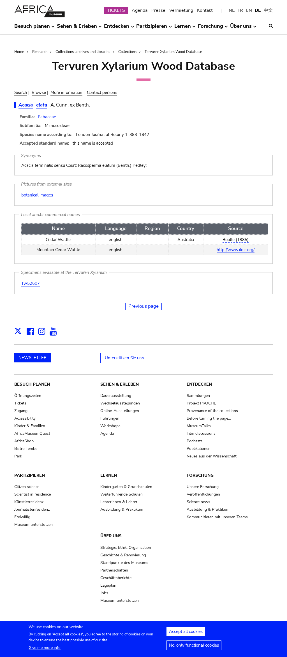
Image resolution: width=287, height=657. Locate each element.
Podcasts (195, 441)
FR (240, 10)
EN (249, 10)
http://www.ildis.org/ (235, 250)
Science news (198, 502)
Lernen (108, 475)
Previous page (143, 306)
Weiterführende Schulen (121, 494)
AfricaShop (24, 441)
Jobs (104, 593)
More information (66, 92)
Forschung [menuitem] (210, 28)
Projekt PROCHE (201, 403)
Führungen (109, 418)
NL (232, 10)
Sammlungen (198, 395)
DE (258, 10)
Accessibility (25, 418)
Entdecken (199, 384)
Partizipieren (29, 475)
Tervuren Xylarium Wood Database (173, 51)
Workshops (110, 426)
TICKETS (116, 10)
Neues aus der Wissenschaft (212, 456)
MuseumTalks (199, 426)
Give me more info (45, 648)
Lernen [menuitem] (182, 28)
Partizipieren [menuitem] (151, 28)
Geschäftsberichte (115, 577)
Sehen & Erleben (119, 384)
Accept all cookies (186, 631)
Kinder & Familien (29, 426)
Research (39, 51)
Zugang (20, 410)
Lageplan (108, 585)
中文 (268, 10)
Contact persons (102, 92)
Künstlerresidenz (28, 502)
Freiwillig (22, 517)
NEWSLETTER (32, 357)
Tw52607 (30, 283)
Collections (127, 51)
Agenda (139, 10)
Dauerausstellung (115, 395)
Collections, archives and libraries (82, 51)
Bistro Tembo (26, 448)
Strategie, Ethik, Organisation (125, 547)
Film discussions (201, 433)
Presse (158, 10)
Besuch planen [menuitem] (32, 28)
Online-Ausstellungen (119, 410)
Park (18, 456)
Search (20, 92)
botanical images (37, 195)
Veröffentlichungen (203, 494)
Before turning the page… (209, 418)
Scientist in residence (32, 494)
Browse (39, 92)
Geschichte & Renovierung (123, 555)
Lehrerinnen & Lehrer (118, 502)
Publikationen (198, 448)
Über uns (111, 536)
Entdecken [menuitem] (116, 28)
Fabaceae (47, 117)
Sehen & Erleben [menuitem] (77, 28)
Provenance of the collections (212, 410)
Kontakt (205, 10)
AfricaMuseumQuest (32, 433)
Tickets (20, 403)
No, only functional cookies (194, 645)
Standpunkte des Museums (124, 562)
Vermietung (181, 10)
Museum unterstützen (33, 524)
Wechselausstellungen (120, 403)
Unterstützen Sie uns (124, 358)
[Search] (271, 26)
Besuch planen (32, 384)
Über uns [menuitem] (241, 28)
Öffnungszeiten (27, 395)
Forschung (200, 475)
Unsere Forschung (203, 486)
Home (19, 51)
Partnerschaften (114, 570)
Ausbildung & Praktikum (121, 509)
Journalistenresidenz (32, 509)
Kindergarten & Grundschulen (126, 486)
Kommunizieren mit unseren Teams (217, 517)
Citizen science (26, 486)
